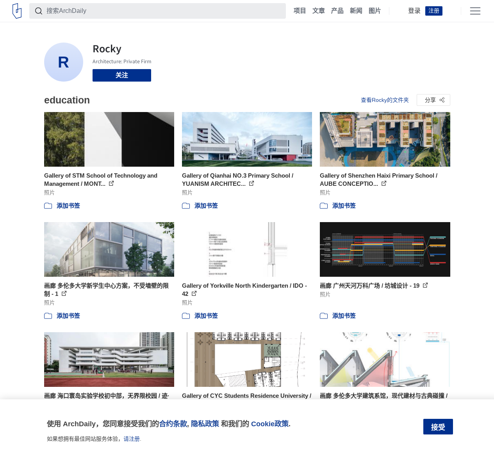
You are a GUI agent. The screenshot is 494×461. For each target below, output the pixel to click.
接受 (438, 427)
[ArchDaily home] (16, 11)
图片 (375, 11)
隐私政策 (205, 424)
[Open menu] (475, 11)
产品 (337, 11)
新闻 (356, 11)
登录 (414, 11)
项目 (300, 11)
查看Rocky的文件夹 (385, 100)
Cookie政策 (270, 424)
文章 (318, 11)
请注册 (131, 439)
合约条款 (173, 424)
